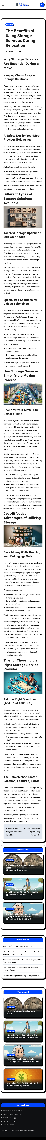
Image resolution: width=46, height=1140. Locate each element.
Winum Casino (8, 1125)
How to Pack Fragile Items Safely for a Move (14, 831)
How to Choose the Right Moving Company (32, 831)
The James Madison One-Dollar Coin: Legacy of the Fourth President (22, 915)
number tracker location (12, 1114)
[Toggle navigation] (3, 5)
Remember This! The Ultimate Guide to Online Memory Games (23, 1084)
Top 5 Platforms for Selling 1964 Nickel (20, 866)
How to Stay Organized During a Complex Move (21, 976)
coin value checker (10, 1121)
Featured (9, 24)
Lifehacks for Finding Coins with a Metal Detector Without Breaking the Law (22, 892)
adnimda (12, 870)
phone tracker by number (12, 1111)
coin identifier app (9, 1118)
